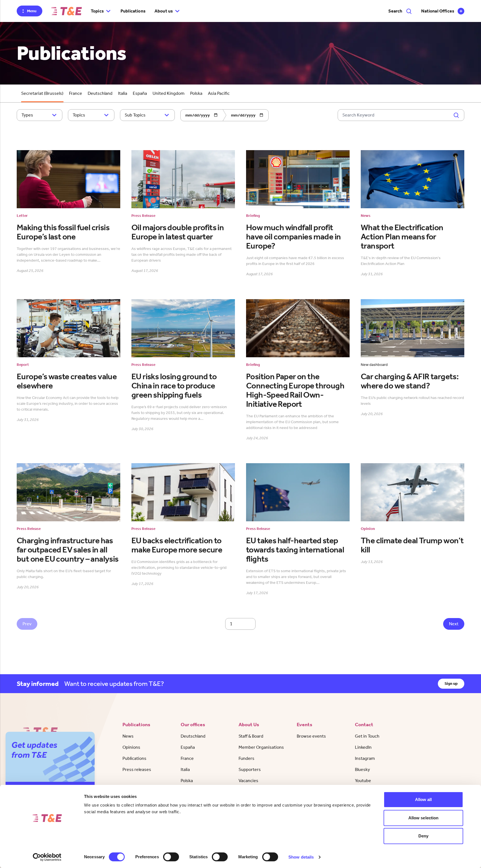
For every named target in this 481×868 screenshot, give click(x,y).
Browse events (311, 736)
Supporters (250, 769)
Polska (196, 93)
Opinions (131, 747)
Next (453, 623)
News (128, 736)
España (140, 93)
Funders (246, 758)
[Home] (66, 11)
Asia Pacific (219, 93)
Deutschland (100, 93)
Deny (423, 836)
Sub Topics (135, 115)
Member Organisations (261, 747)
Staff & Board (251, 736)
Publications (133, 11)
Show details (301, 857)
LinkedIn (363, 747)
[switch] (171, 856)
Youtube (363, 780)
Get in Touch (367, 736)
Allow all (423, 799)
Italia (122, 93)
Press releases (136, 769)
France (75, 93)
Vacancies (248, 780)
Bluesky (362, 769)
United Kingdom (169, 93)
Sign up (451, 683)
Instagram (365, 758)
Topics (79, 115)
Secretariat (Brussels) (42, 93)
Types (27, 115)
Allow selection (423, 817)
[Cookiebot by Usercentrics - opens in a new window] (47, 857)
